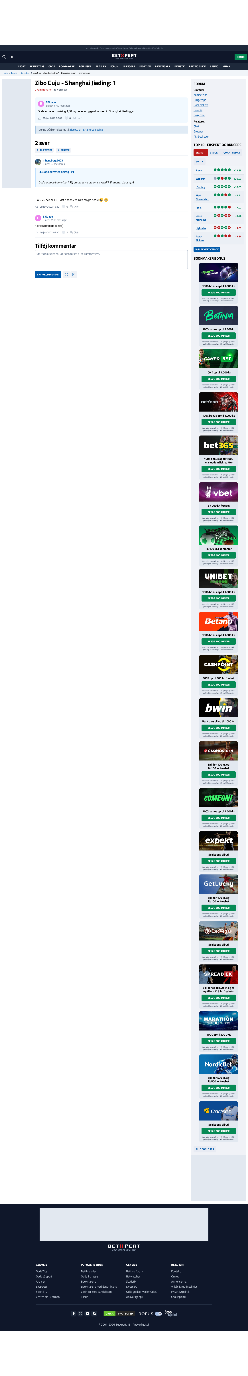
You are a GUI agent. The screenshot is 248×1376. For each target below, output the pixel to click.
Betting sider (88, 1271)
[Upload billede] (73, 274)
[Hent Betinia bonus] (218, 315)
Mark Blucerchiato (202, 197)
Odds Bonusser (90, 1276)
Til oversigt (46, 150)
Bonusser (85, 66)
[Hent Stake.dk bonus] (218, 535)
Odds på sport (44, 1276)
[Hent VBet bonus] (218, 492)
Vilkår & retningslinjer (184, 1286)
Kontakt (176, 1271)
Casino (214, 66)
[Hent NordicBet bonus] (218, 1064)
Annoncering (178, 1281)
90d (198, 161)
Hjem (5, 72)
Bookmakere (66, 66)
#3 (36, 232)
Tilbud (84, 1297)
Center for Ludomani (48, 1297)
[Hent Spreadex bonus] (218, 974)
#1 (39, 118)
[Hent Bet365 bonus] (218, 445)
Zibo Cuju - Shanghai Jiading (86, 129)
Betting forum (134, 1271)
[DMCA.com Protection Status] (119, 1313)
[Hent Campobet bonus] (218, 358)
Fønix (199, 207)
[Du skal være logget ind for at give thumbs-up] (66, 118)
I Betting (200, 187)
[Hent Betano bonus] (218, 621)
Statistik (179, 66)
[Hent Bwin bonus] (218, 707)
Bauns (199, 170)
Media (226, 66)
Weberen (200, 179)
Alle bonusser (205, 1149)
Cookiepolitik (178, 1297)
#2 (36, 206)
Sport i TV (145, 66)
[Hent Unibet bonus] (218, 578)
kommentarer (43, 89)
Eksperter (41, 1286)
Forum (114, 66)
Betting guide (197, 66)
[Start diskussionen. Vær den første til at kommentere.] (111, 259)
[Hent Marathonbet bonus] (218, 1021)
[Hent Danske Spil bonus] (218, 1111)
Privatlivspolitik (180, 1291)
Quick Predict (231, 152)
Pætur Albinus (200, 238)
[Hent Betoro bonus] (218, 402)
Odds (51, 66)
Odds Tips (41, 1271)
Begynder (199, 115)
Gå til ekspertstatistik (206, 249)
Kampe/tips (200, 95)
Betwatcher (162, 66)
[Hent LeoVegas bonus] (218, 930)
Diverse (198, 110)
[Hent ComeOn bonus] (218, 797)
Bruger (214, 152)
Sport (21, 66)
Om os (175, 1276)
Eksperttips (37, 66)
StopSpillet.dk (158, 48)
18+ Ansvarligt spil (138, 1324)
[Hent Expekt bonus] (218, 840)
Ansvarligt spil (134, 1297)
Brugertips (25, 72)
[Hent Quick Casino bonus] (218, 272)
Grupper (198, 131)
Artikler (100, 66)
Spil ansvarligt (94, 48)
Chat (196, 126)
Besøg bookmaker (219, 292)
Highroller (201, 228)
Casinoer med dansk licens (96, 1291)
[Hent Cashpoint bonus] (218, 664)
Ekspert (201, 152)
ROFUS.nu (117, 48)
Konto (241, 57)
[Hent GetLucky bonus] (218, 884)
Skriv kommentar (48, 274)
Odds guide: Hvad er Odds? (141, 1291)
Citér (79, 118)
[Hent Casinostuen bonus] (218, 750)
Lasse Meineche (201, 218)
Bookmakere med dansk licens (99, 1286)
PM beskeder (201, 136)
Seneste (65, 150)
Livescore (129, 66)
